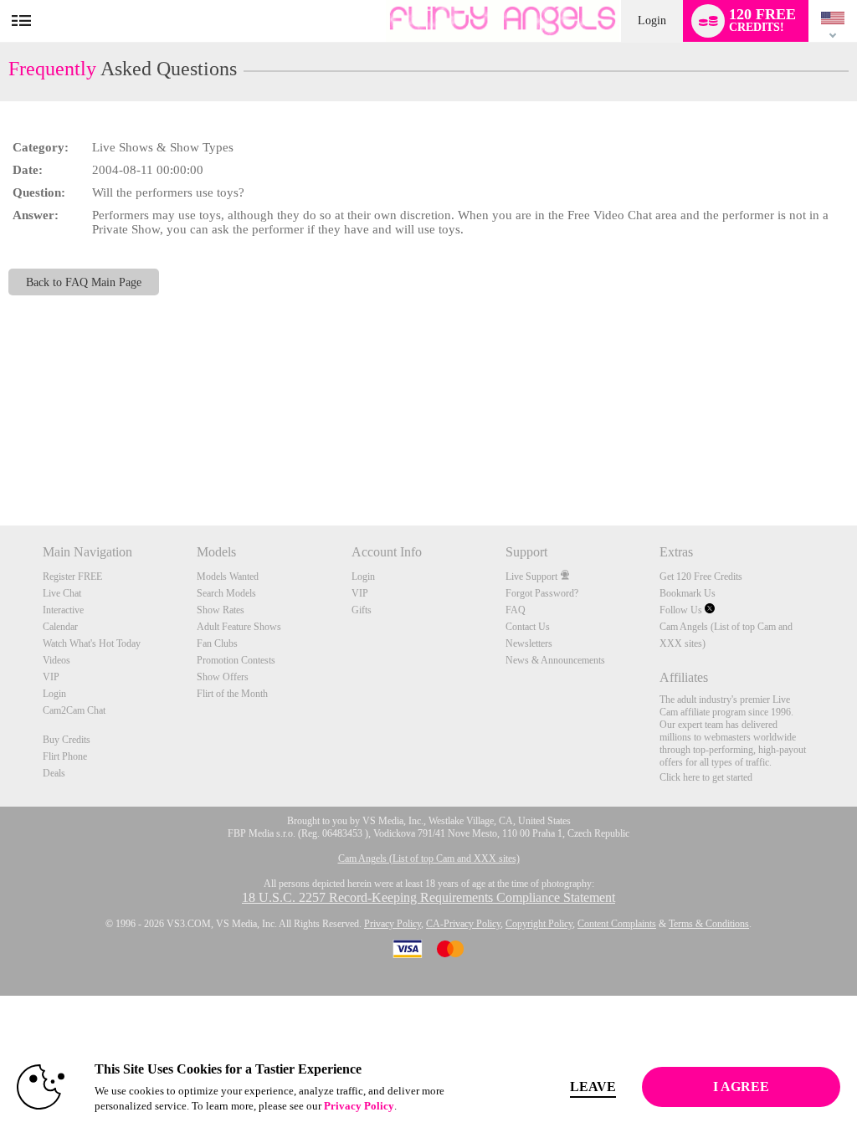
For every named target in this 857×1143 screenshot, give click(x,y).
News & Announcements (555, 660)
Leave (593, 1086)
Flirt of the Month (232, 694)
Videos (56, 660)
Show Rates (220, 610)
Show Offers (223, 677)
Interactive (63, 610)
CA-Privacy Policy (463, 924)
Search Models (226, 593)
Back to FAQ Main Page (83, 282)
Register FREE (72, 576)
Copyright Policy (538, 924)
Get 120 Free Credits (700, 576)
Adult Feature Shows (239, 627)
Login (652, 20)
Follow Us (682, 610)
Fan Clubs (217, 643)
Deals (54, 773)
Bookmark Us (687, 593)
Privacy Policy (392, 924)
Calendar (60, 627)
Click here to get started (705, 777)
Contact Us (527, 627)
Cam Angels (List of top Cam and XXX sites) (429, 858)
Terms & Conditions (709, 924)
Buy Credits (66, 740)
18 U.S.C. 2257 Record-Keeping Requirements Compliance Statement (428, 897)
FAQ (515, 610)
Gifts (362, 610)
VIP (51, 677)
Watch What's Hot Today (92, 643)
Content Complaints (616, 924)
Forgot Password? (541, 593)
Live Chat (62, 593)
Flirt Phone (65, 756)
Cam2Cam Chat (74, 710)
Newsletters (528, 643)
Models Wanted (228, 576)
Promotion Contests (236, 660)
